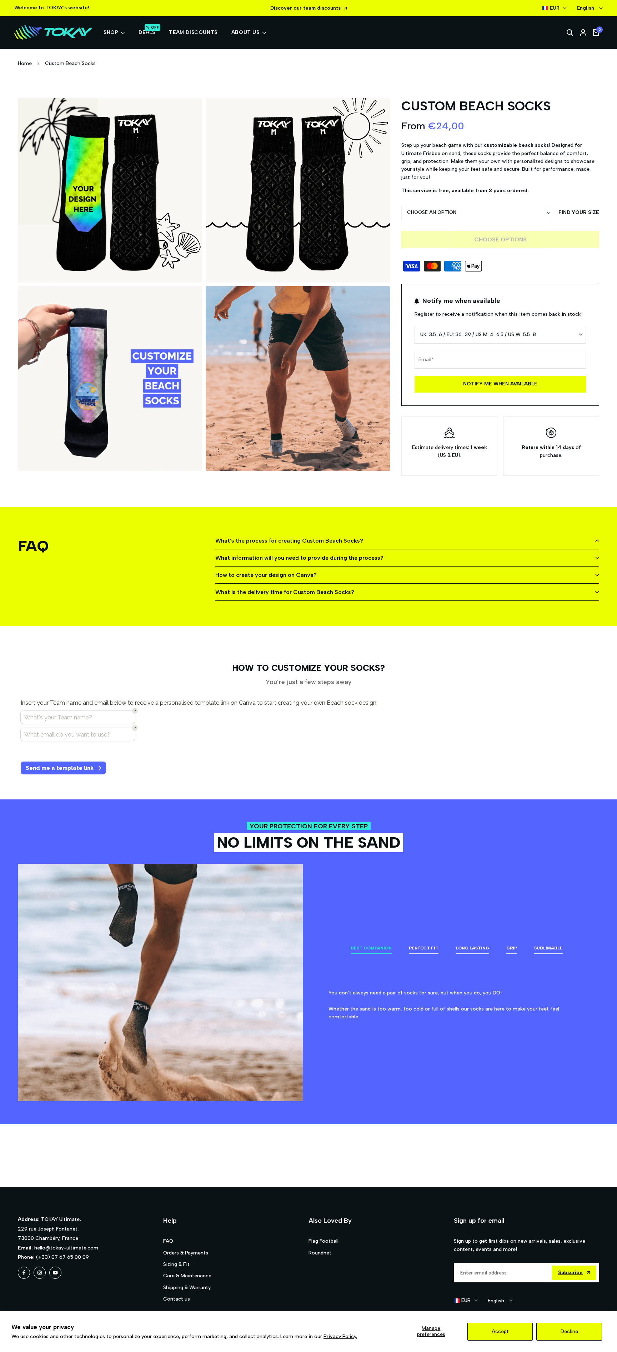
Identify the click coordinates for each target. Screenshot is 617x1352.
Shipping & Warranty (187, 1287)
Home (25, 63)
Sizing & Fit (176, 1264)
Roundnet (319, 1253)
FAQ (168, 1241)
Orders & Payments (185, 1253)
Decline (569, 1331)
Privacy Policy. (340, 1336)
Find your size (578, 213)
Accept (500, 1331)
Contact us (176, 1299)
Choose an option (431, 213)
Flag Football (323, 1241)
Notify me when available (500, 384)
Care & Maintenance (187, 1276)
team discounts (322, 8)
